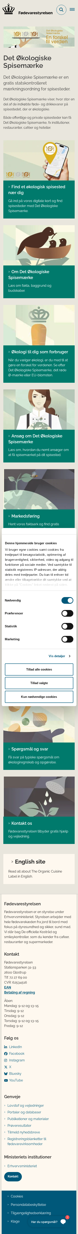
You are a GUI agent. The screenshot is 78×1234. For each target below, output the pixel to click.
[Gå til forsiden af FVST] (26, 9)
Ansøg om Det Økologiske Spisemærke (35, 438)
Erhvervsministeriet (22, 1166)
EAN (7, 987)
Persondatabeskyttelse (28, 1205)
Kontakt (13, 1176)
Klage (15, 1221)
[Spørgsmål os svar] (39, 722)
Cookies (17, 1196)
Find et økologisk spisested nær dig (36, 189)
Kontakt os (21, 823)
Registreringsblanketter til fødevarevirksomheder (26, 1141)
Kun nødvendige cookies (39, 696)
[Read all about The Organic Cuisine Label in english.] (39, 160)
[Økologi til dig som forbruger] (39, 325)
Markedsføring (25, 516)
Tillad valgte (39, 683)
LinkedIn (15, 1047)
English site (30, 861)
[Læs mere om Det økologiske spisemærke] (39, 245)
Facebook (16, 1054)
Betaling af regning (19, 992)
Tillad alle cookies (39, 669)
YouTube (16, 1080)
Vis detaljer (57, 656)
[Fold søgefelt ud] (61, 10)
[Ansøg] (39, 409)
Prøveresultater (19, 1126)
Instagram (17, 1060)
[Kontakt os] (39, 797)
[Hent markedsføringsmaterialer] (39, 489)
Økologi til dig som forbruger (39, 351)
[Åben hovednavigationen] (74, 10)
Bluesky (15, 1074)
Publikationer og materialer (28, 1119)
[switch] (67, 613)
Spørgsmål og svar (29, 749)
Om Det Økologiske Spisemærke (28, 274)
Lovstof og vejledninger (25, 1106)
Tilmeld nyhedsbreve (23, 1132)
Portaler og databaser (24, 1112)
